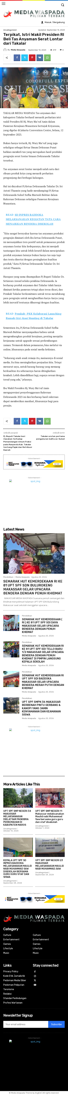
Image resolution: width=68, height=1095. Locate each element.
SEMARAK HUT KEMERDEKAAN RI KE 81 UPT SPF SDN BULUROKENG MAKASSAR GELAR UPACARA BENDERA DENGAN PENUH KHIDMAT (32, 587)
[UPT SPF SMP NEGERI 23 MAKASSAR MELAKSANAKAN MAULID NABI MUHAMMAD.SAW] (50, 847)
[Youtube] (35, 985)
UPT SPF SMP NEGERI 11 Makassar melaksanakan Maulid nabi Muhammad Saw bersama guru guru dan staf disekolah (49, 817)
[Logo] (34, 13)
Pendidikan (8, 577)
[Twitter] (24, 57)
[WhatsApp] (47, 57)
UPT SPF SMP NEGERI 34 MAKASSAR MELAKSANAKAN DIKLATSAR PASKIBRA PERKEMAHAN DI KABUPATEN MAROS (17, 818)
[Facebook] (17, 57)
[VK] (39, 57)
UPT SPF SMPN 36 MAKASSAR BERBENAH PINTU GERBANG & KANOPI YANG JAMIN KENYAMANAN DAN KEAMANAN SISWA (41, 708)
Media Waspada (18, 50)
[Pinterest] (32, 57)
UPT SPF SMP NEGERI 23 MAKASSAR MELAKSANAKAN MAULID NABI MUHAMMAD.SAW (49, 864)
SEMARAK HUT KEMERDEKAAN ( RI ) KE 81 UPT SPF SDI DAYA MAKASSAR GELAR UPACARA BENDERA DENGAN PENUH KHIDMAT (42, 626)
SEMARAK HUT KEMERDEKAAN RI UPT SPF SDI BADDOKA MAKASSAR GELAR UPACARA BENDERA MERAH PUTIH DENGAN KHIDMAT (43, 682)
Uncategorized (10, 30)
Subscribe (56, 1024)
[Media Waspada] (5, 50)
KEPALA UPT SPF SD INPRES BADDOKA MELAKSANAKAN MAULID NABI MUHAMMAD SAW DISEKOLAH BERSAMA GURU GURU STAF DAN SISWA (17, 868)
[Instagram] (35, 976)
